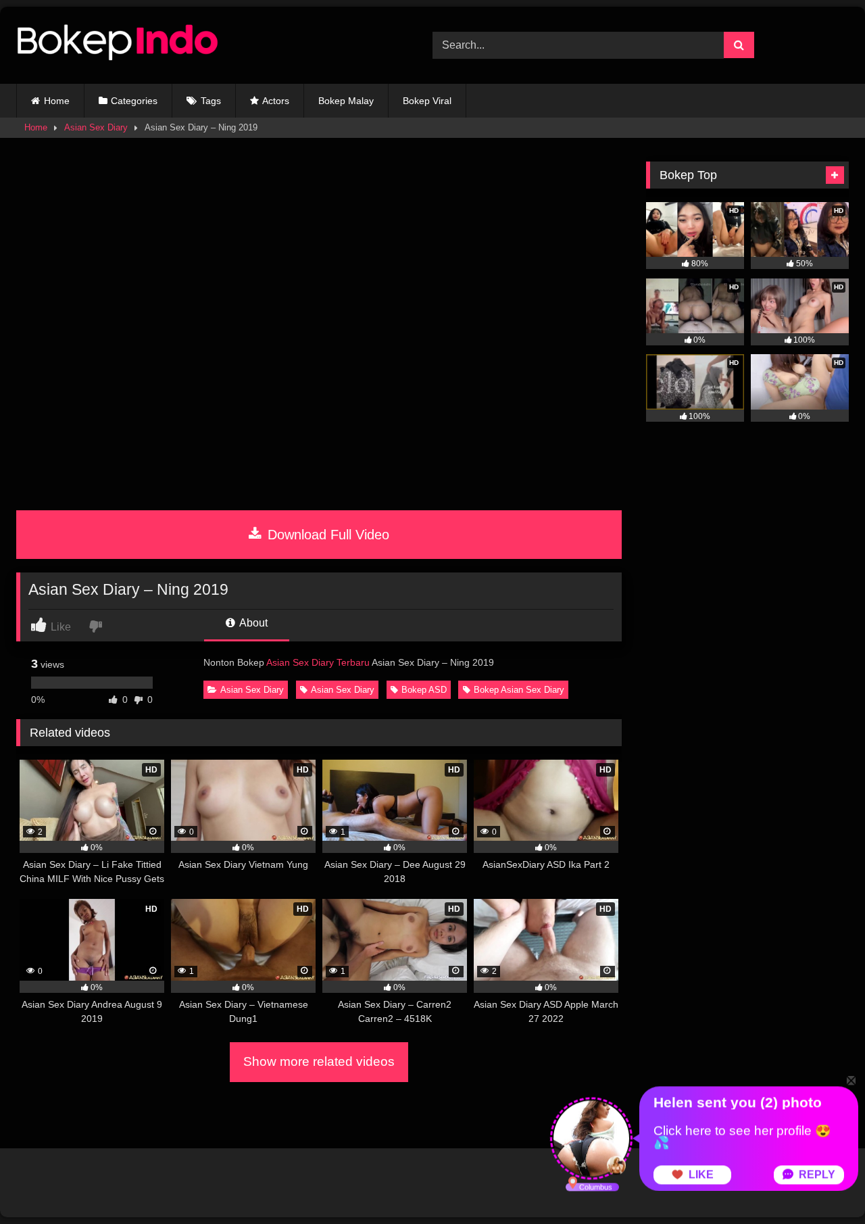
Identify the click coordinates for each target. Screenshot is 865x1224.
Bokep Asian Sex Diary (519, 690)
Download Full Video (326, 534)
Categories (134, 100)
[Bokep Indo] (117, 45)
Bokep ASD (424, 690)
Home (57, 100)
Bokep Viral (427, 100)
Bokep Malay (346, 100)
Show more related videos (319, 1061)
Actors (275, 100)
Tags (211, 100)
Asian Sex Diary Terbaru (318, 662)
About (252, 623)
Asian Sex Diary (96, 127)
